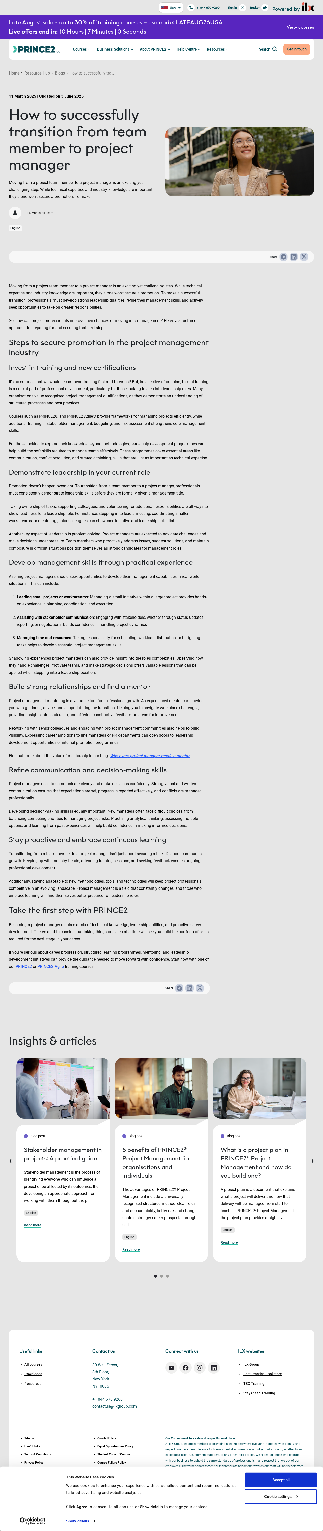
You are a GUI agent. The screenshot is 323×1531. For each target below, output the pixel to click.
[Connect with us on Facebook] (185, 1368)
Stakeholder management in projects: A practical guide (63, 1154)
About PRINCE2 (153, 49)
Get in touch (297, 49)
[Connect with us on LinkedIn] (214, 1368)
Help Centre (187, 49)
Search (264, 49)
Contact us (103, 1351)
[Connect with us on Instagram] (200, 1368)
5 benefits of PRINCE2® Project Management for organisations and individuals (156, 1162)
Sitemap (29, 1438)
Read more (32, 1225)
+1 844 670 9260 (208, 7)
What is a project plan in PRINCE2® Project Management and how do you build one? (256, 1162)
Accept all (281, 1480)
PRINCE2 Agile (50, 966)
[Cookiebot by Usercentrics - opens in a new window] (33, 1521)
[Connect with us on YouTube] (171, 1368)
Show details (77, 1521)
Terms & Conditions (37, 1454)
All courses (33, 1364)
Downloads (33, 1374)
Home (14, 73)
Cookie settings (278, 1496)
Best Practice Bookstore (262, 1374)
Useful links (32, 1446)
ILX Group (251, 1364)
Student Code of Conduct (114, 1454)
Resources (216, 49)
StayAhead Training (259, 1393)
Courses (80, 49)
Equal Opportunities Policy (115, 1446)
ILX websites (251, 1351)
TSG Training (253, 1383)
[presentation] (10, 1160)
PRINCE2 (24, 966)
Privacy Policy (33, 1462)
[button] (155, 1276)
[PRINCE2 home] (38, 49)
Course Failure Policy (111, 1462)
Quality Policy (106, 1438)
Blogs (60, 73)
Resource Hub (37, 73)
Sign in (232, 7)
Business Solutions (113, 49)
